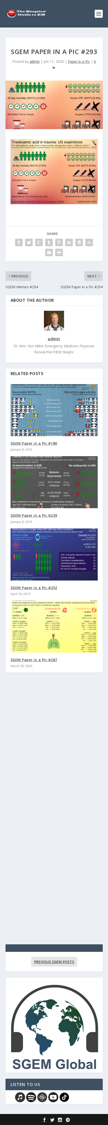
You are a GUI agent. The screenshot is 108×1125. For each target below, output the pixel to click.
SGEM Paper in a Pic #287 (34, 659)
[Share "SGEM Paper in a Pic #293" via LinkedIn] (69, 242)
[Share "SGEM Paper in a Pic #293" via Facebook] (19, 242)
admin (35, 61)
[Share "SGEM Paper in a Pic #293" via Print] (59, 252)
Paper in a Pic (79, 61)
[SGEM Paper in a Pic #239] (54, 482)
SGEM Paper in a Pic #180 (34, 443)
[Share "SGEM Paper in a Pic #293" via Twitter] (29, 242)
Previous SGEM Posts (54, 961)
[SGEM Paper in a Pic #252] (54, 554)
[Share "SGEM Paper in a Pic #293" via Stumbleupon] (89, 242)
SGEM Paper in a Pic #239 (34, 515)
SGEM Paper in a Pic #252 (34, 587)
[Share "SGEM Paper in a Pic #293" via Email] (49, 252)
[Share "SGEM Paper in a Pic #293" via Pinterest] (59, 242)
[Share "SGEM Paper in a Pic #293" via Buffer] (79, 242)
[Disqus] (54, 750)
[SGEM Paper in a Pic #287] (54, 627)
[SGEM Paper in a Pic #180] (54, 410)
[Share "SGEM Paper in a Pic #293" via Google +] (39, 242)
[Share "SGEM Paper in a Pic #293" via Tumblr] (49, 242)
